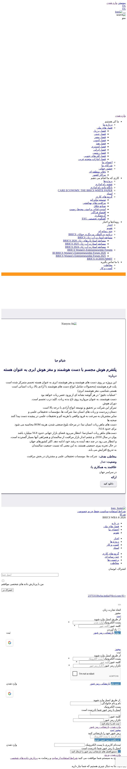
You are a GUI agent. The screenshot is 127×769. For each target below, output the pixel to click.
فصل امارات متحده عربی (92, 159)
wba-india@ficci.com (109, 595)
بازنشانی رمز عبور (103, 632)
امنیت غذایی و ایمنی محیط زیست (87, 209)
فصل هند (101, 143)
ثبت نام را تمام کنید (110, 723)
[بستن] (119, 604)
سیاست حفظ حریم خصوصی (93, 511)
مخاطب (108, 265)
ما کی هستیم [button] (112, 121)
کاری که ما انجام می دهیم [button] (105, 178)
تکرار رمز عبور (112, 665)
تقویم (109, 228)
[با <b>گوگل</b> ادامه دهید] (18, 642)
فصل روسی (99, 152)
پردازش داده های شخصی (24, 758)
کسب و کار (106, 268)
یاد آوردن (112, 629)
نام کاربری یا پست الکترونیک (101, 744)
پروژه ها (108, 181)
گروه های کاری (104, 196)
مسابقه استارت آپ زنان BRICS (95, 237)
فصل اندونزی (98, 146)
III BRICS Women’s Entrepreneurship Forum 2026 (79, 252)
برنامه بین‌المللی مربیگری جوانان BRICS (90, 234)
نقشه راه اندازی (103, 184)
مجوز (118, 649)
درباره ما (107, 124)
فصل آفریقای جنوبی (95, 156)
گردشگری (100, 215)
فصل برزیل (99, 130)
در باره (115, 523)
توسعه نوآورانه (98, 199)
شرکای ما (107, 165)
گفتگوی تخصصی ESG (94, 218)
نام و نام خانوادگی (111, 703)
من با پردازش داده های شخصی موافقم (22, 584)
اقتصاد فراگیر (98, 212)
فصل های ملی (104, 127)
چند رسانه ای (105, 231)
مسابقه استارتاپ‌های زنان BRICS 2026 (84, 240)
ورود (106, 754)
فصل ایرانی (99, 149)
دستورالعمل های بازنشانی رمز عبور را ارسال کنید (94, 751)
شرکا (123, 514)
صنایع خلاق (100, 206)
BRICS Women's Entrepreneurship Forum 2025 (81, 255)
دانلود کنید (108, 483)
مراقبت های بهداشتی (94, 203)
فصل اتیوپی (99, 140)
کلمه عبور (115, 625)
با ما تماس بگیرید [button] (110, 262)
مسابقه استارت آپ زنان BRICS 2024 (85, 247)
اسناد (109, 193)
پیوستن (122, 2)
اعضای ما (107, 162)
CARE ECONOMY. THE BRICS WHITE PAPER (85, 190)
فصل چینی (100, 134)
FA (124, 5)
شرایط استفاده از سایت (65, 758)
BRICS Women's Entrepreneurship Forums (89, 250)
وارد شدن (112, 2)
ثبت (119, 616)
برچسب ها (113, 560)
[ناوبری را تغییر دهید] (124, 12)
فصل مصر (100, 137)
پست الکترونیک (112, 622)
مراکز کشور (99, 174)
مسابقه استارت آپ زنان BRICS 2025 (85, 243)
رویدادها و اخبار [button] (111, 221)
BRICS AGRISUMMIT (99, 258)
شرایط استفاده (117, 511)
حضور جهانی (105, 168)
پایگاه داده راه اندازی (101, 187)
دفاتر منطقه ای (97, 171)
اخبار (109, 225)
